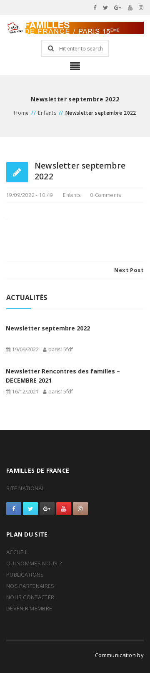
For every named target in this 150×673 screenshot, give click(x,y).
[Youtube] (130, 7)
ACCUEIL (17, 552)
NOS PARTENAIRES (30, 586)
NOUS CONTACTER (30, 597)
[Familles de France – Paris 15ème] (75, 28)
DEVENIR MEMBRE (29, 608)
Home (21, 112)
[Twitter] (105, 7)
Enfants (47, 112)
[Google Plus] (118, 7)
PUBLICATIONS (25, 574)
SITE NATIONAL (25, 488)
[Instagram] (141, 7)
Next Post (129, 270)
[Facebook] (95, 7)
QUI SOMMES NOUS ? (34, 563)
